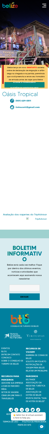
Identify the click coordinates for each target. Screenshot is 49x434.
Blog (4, 351)
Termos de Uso (10, 421)
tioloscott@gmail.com (28, 107)
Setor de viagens (10, 392)
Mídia (4, 389)
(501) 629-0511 (23, 100)
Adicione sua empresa (12, 383)
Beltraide (30, 379)
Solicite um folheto (36, 361)
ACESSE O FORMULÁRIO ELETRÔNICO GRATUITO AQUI (24, 85)
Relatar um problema (37, 371)
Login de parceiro (10, 386)
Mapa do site (24, 425)
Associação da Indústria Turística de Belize (35, 385)
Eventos (5, 348)
